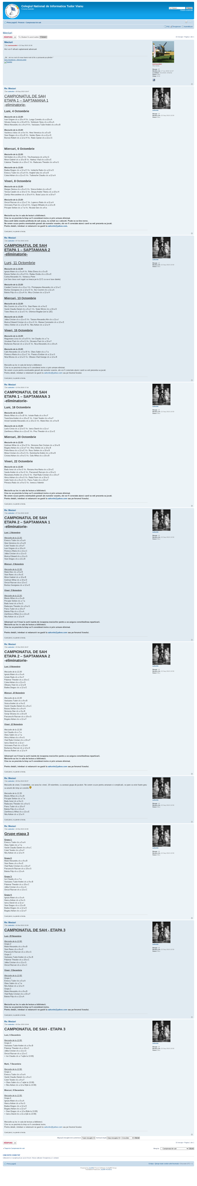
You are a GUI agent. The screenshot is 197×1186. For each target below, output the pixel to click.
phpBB (91, 1168)
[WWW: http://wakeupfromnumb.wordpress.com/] (153, 80)
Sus (192, 84)
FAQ (168, 26)
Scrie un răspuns (9, 36)
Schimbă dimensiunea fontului (190, 22)
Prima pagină (12, 22)
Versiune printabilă (186, 22)
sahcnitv (11, 91)
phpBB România (106, 1169)
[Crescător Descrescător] (130, 1138)
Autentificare (188, 26)
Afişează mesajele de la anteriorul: (69, 1138)
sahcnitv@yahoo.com (57, 226)
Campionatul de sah (33, 22)
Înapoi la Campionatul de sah (15, 1148)
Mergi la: (156, 1148)
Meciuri (7, 33)
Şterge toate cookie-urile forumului (167, 1163)
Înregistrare (177, 26)
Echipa (151, 1163)
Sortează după (101, 1138)
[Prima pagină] (12, 10)
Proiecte (21, 22)
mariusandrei (12, 45)
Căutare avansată (186, 10)
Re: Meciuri (10, 88)
